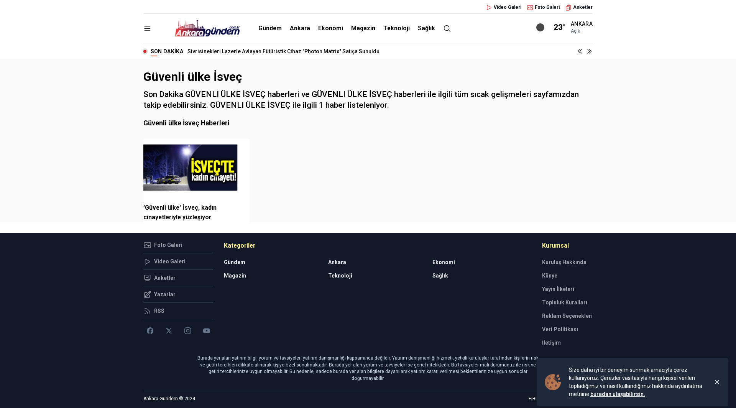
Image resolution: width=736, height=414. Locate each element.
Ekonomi (330, 28)
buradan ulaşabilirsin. (617, 394)
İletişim (551, 343)
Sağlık (426, 28)
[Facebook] (150, 330)
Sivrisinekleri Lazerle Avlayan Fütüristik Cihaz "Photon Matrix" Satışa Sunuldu (283, 51)
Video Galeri (507, 7)
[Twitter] (169, 330)
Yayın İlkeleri (558, 289)
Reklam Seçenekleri (567, 316)
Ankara (300, 28)
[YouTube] (206, 330)
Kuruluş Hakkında (564, 262)
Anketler (583, 7)
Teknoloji (396, 28)
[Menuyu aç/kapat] (147, 29)
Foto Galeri (547, 7)
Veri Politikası (560, 329)
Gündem (270, 28)
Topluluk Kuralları (564, 302)
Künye (549, 276)
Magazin (363, 28)
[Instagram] (187, 330)
